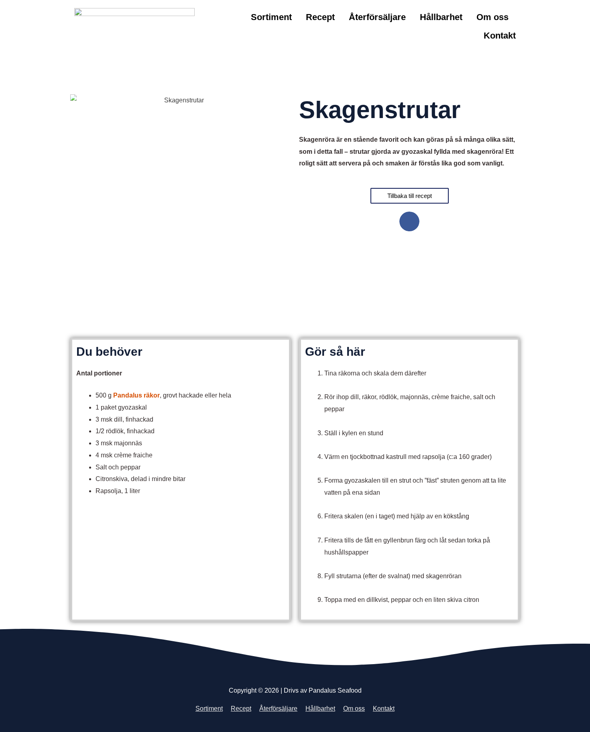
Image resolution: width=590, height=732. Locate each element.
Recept (320, 17)
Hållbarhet (441, 17)
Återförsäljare (377, 17)
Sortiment (271, 17)
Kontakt (500, 36)
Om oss (492, 17)
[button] (409, 222)
